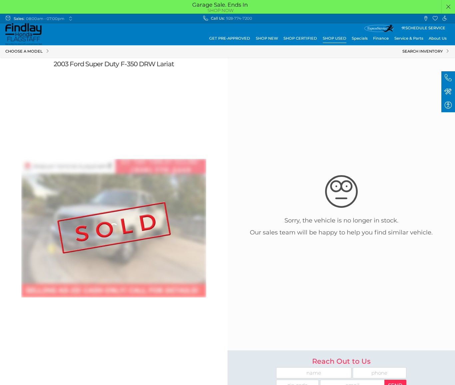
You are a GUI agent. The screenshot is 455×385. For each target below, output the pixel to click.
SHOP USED (334, 38)
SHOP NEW (267, 38)
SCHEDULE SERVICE (425, 28)
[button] (448, 7)
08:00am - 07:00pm (45, 18)
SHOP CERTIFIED (300, 38)
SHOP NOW (220, 10)
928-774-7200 (239, 18)
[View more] (70, 18)
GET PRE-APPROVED (229, 38)
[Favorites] (435, 18)
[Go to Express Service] (378, 28)
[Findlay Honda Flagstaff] (23, 34)
